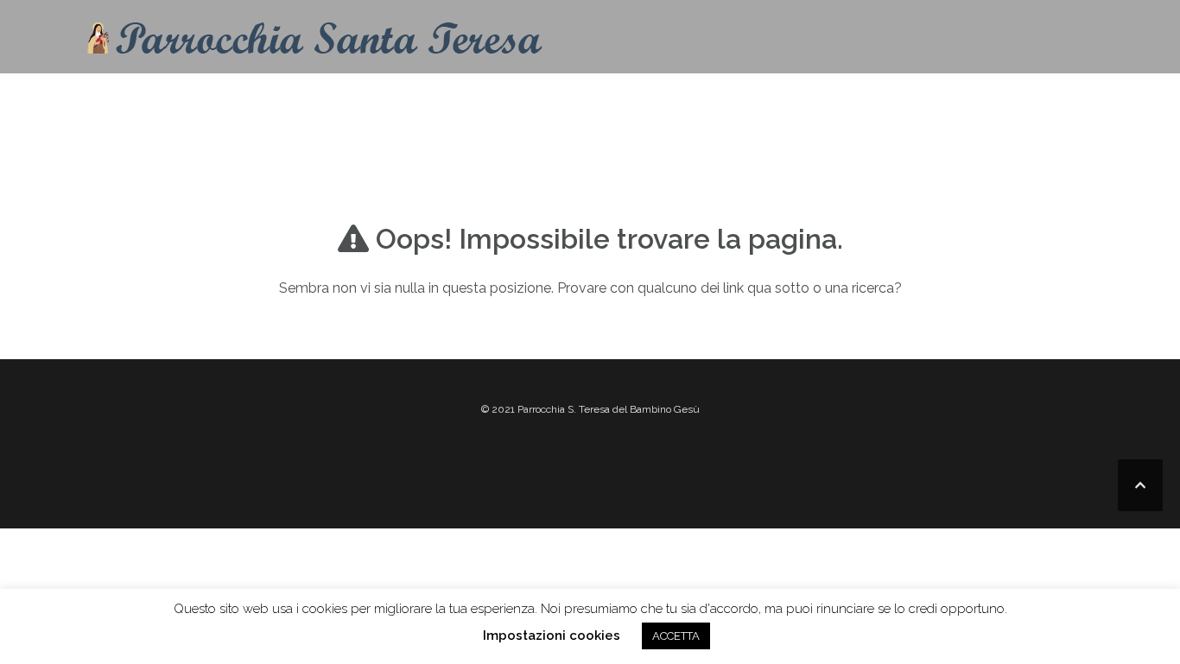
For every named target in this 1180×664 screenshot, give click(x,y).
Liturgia (745, 99)
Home (506, 99)
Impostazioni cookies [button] (551, 635)
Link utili (981, 99)
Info (650, 99)
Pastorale (861, 99)
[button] (1071, 102)
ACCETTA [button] (676, 635)
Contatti (581, 99)
